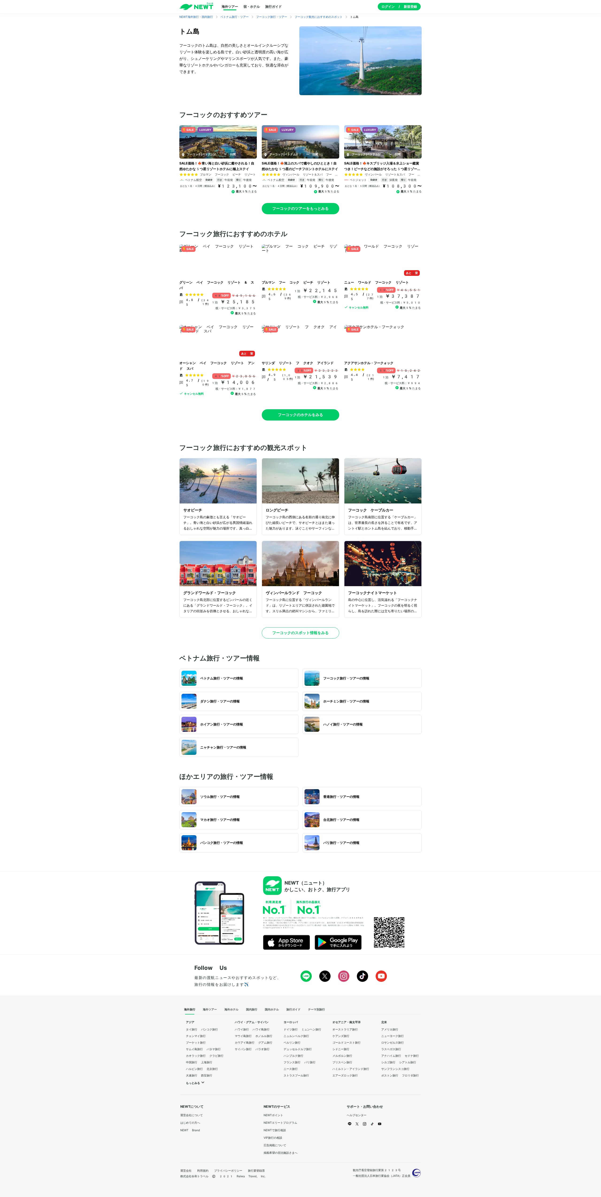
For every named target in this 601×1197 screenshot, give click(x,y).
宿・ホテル (251, 6)
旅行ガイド (273, 6)
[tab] (189, 1009)
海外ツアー (230, 6)
